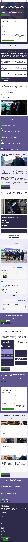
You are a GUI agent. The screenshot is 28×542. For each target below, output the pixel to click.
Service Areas (2, 519)
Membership (2, 520)
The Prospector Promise (5, 97)
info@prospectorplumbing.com (20, 38)
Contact (2, 523)
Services (2, 516)
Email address (3, 31)
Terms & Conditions (21, 407)
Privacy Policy (17, 407)
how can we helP (4, 34)
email (2, 28)
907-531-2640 (3, 385)
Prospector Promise (7, 149)
